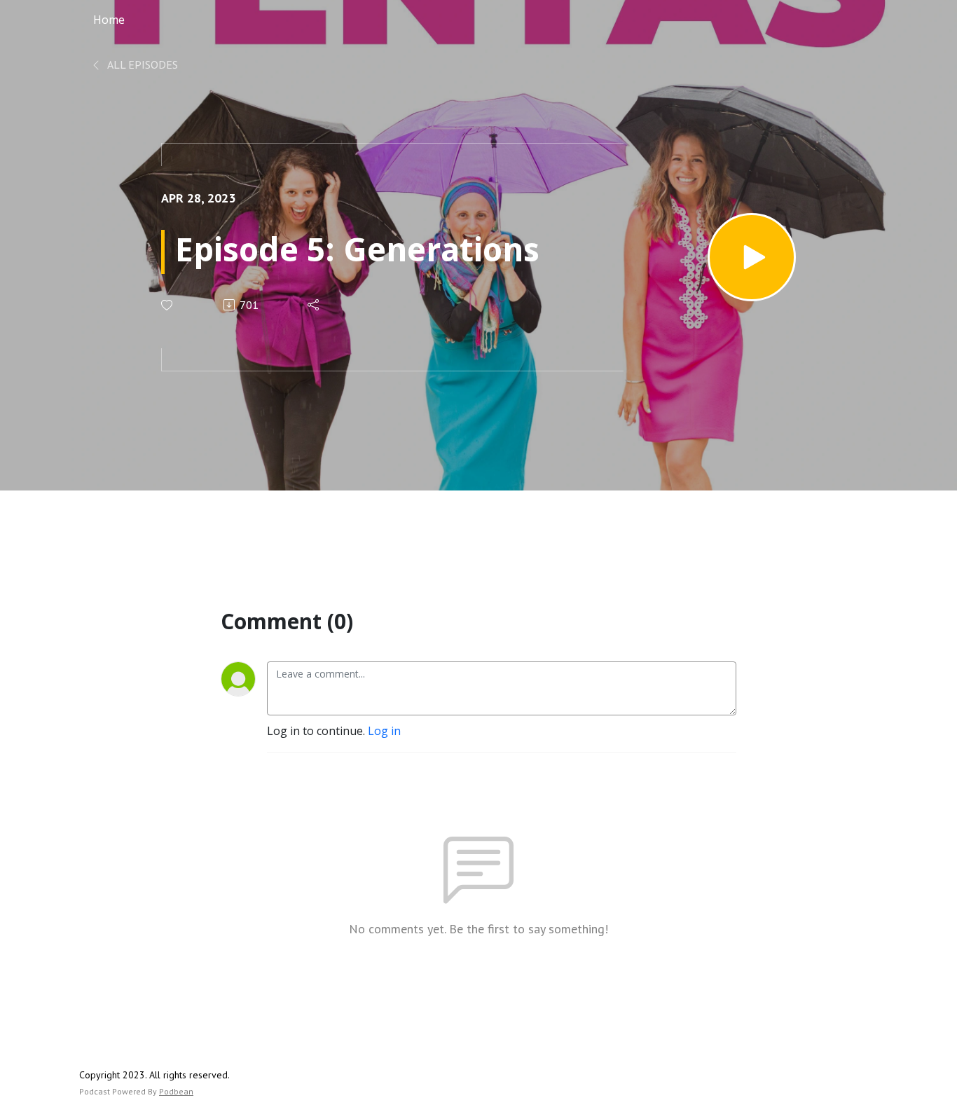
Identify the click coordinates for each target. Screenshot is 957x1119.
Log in (384, 731)
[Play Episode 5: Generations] (752, 257)
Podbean (176, 1091)
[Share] (314, 305)
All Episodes (141, 64)
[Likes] (168, 305)
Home (109, 19)
